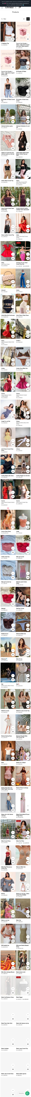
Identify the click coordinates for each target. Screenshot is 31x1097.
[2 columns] (28, 19)
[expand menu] (2, 7)
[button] (19, 7)
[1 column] (24, 19)
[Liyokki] (9, 7)
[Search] (15, 7)
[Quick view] (13, 39)
